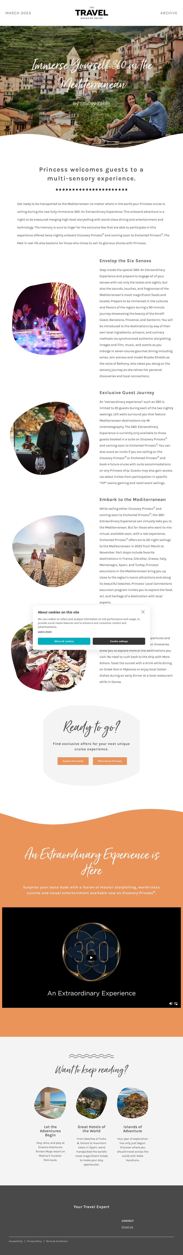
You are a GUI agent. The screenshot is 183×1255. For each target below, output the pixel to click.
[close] (143, 612)
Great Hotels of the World (91, 1129)
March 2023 (18, 13)
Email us (127, 1227)
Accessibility (16, 1241)
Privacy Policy (34, 1241)
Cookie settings (119, 641)
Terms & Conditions (57, 1241)
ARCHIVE (169, 13)
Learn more (45, 631)
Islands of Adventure (132, 1129)
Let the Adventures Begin (50, 1131)
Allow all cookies (64, 641)
